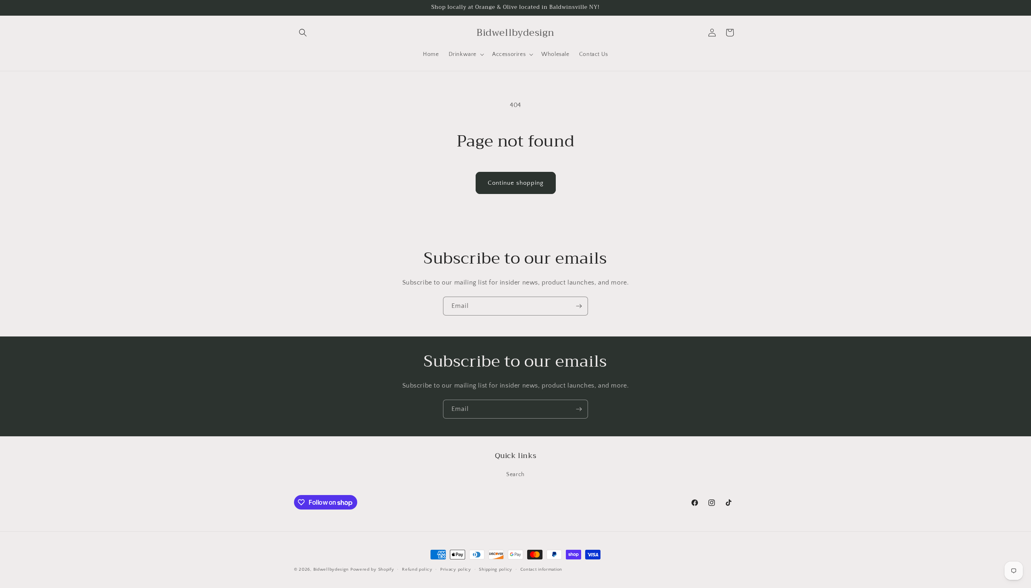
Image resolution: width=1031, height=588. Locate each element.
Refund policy (417, 569)
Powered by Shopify (372, 569)
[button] (303, 32)
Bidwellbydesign (331, 569)
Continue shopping (516, 182)
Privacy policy (455, 569)
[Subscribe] (579, 306)
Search (515, 474)
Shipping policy (495, 569)
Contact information (541, 569)
